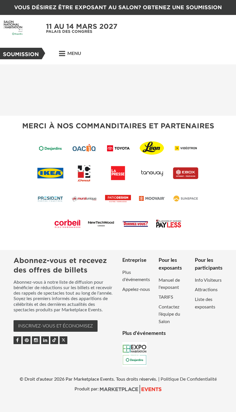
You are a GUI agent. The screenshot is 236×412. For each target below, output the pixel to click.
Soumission (21, 54)
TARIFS (166, 297)
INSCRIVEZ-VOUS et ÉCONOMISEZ (55, 326)
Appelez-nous (136, 289)
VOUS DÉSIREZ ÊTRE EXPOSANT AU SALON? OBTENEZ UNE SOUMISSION (118, 7)
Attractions (206, 289)
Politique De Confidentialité (189, 379)
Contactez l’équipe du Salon (169, 314)
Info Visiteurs (208, 280)
